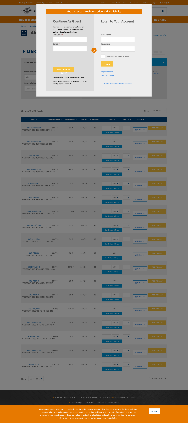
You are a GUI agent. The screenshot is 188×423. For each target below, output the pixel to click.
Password (105, 43)
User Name (106, 34)
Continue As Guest (63, 70)
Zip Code (58, 34)
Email (56, 43)
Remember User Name (118, 56)
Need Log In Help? (107, 75)
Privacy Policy (111, 417)
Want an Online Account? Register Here (118, 83)
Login (107, 64)
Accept (154, 411)
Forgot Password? (107, 71)
